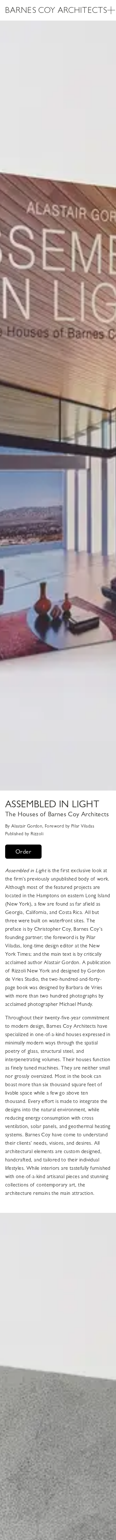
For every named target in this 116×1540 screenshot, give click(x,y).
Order (23, 851)
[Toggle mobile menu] (111, 10)
